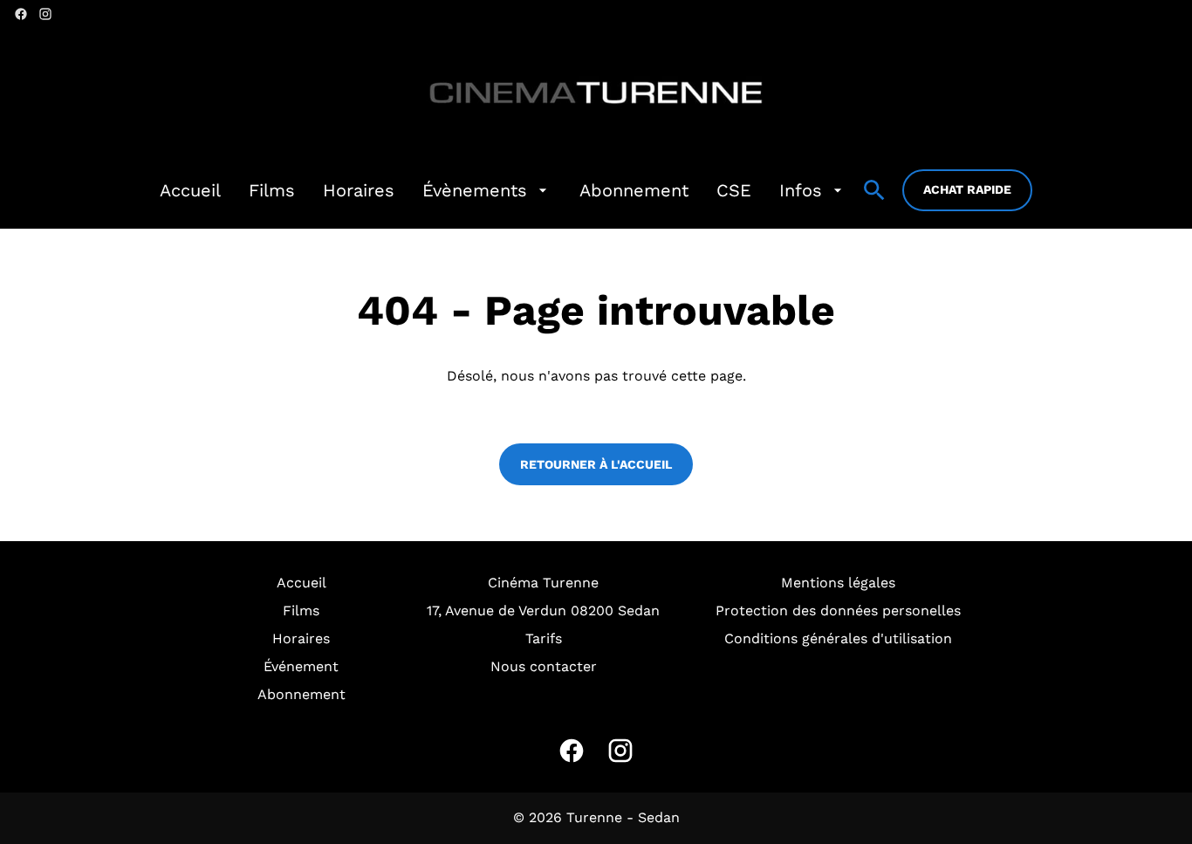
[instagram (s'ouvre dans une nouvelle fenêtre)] (45, 14)
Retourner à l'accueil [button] (596, 464)
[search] (874, 190)
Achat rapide (967, 189)
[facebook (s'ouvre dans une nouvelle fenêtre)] (21, 14)
